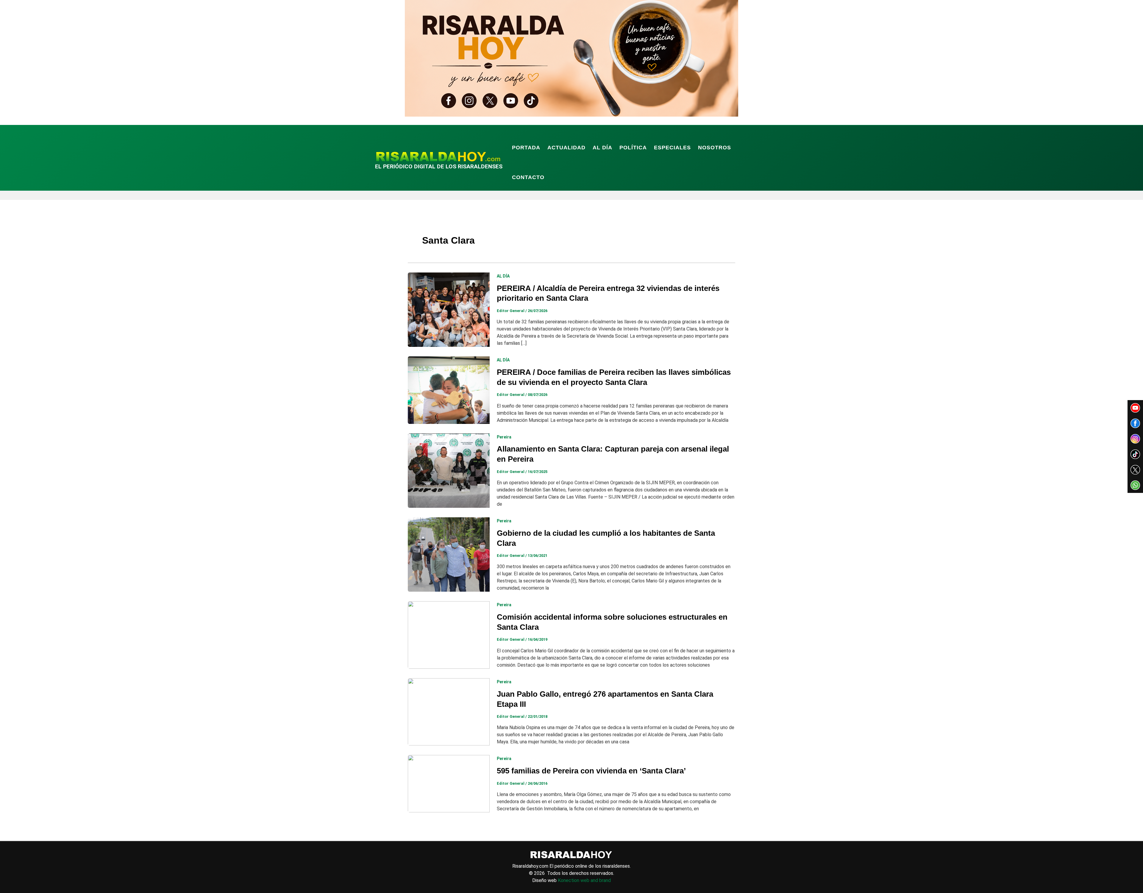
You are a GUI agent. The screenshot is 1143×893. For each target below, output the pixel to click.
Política (633, 148)
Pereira (504, 437)
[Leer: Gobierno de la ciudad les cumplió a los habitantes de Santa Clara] (449, 554)
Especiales (672, 148)
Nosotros (714, 148)
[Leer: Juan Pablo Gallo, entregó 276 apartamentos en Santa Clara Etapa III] (449, 711)
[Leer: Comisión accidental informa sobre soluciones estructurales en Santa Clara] (449, 634)
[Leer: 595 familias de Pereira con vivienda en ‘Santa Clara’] (449, 783)
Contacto (528, 177)
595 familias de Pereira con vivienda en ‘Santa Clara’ (591, 770)
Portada (526, 148)
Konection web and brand (584, 880)
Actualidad (566, 148)
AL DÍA (602, 148)
